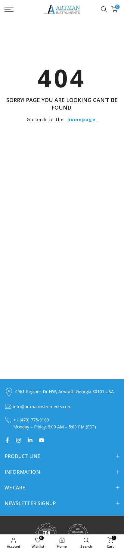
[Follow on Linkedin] (30, 440)
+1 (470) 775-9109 (31, 420)
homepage (81, 119)
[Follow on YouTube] (41, 440)
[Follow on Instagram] (18, 440)
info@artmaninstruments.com (42, 406)
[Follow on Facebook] (7, 440)
